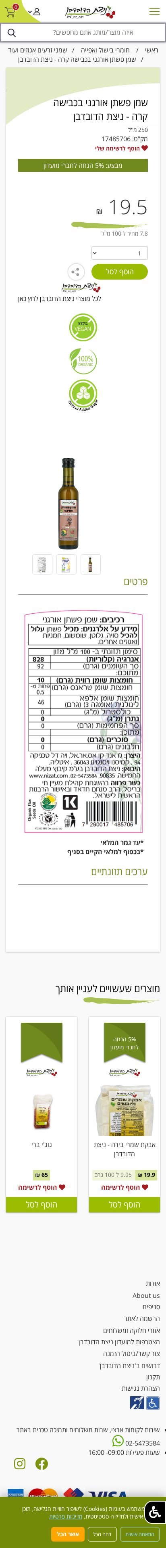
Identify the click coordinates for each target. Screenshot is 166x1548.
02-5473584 (142, 1443)
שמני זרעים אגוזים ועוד (37, 50)
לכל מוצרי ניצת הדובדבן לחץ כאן (59, 298)
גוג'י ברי (41, 1144)
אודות (153, 1283)
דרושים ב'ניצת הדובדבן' (129, 1365)
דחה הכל (102, 1534)
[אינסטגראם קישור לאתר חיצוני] (19, 1466)
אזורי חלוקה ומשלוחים (131, 1330)
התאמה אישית (139, 1534)
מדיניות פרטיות (65, 1516)
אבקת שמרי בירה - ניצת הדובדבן (125, 1149)
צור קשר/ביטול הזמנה (131, 1353)
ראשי (151, 50)
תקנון (153, 1377)
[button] (155, 1512)
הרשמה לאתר (142, 1318)
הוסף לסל (124, 1204)
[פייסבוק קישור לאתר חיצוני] (41, 1466)
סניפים (151, 1306)
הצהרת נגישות (141, 1388)
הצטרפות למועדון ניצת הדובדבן (119, 1341)
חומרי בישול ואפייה (105, 50)
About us (146, 1295)
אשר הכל (68, 1534)
